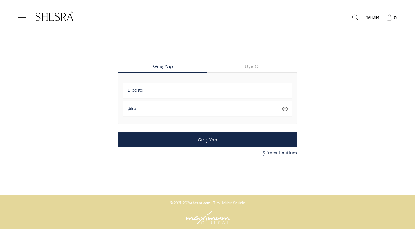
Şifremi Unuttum (280, 153)
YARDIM (372, 17)
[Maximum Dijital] (207, 217)
